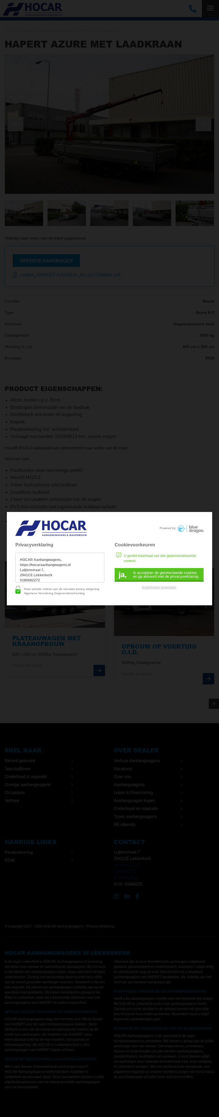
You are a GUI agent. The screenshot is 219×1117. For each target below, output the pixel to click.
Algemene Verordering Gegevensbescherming (54, 593)
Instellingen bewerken (159, 587)
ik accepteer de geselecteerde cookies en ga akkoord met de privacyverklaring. (159, 574)
